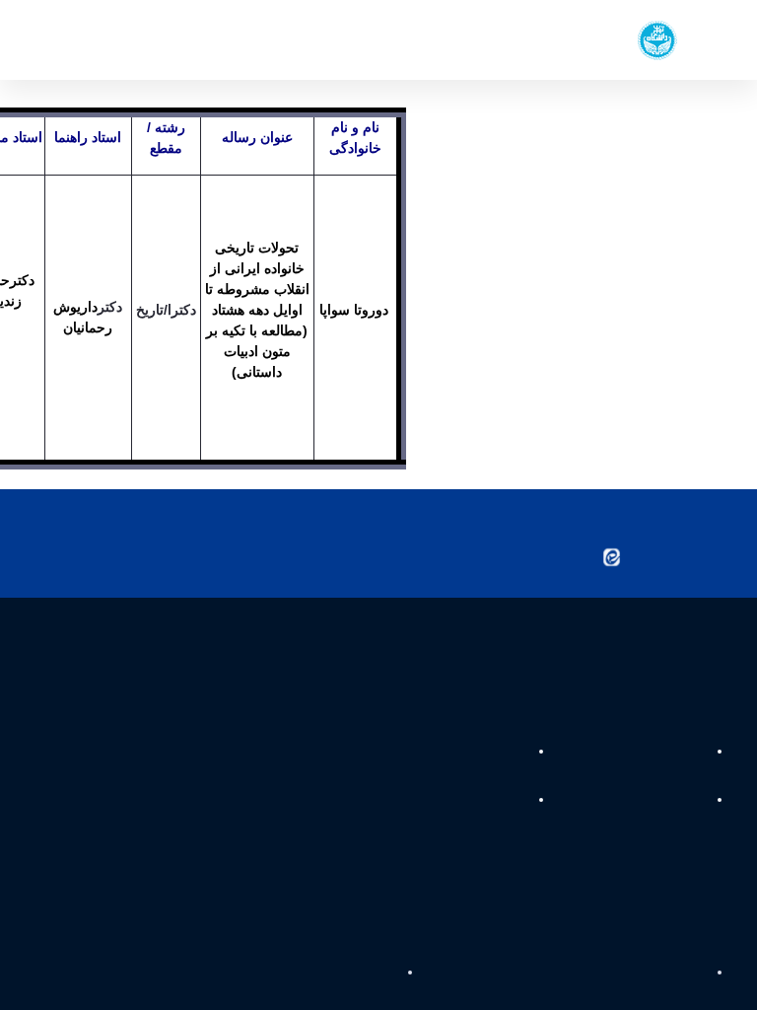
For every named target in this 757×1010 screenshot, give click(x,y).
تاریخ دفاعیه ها (352, 986)
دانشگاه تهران (667, 766)
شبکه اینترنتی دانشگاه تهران (456, 766)
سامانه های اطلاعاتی (650, 815)
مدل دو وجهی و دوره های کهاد (449, 815)
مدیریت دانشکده (659, 986)
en (78, 39)
